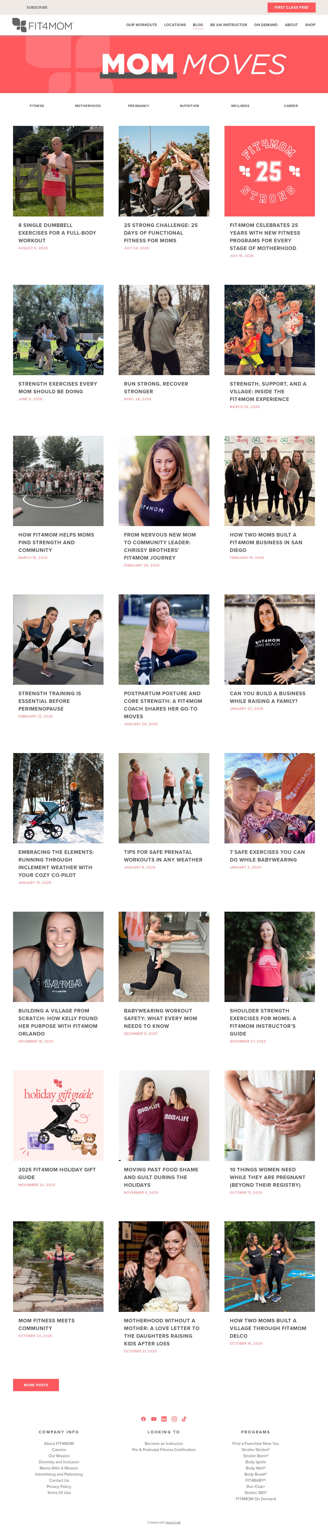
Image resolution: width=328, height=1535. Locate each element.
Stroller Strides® (256, 1449)
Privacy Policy (59, 1486)
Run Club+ (256, 1486)
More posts (36, 1385)
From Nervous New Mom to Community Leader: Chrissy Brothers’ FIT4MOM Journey (160, 546)
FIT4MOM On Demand (256, 1498)
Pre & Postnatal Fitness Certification (164, 1449)
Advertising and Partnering (59, 1474)
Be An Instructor (228, 24)
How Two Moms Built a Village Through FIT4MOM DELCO (268, 1328)
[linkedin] (164, 1419)
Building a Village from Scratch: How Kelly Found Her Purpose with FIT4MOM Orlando (58, 1022)
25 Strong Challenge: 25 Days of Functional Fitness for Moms (161, 232)
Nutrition (189, 105)
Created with (164, 1522)
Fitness (37, 105)
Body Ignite (255, 1462)
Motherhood (88, 105)
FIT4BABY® (255, 1480)
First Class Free (292, 7)
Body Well (255, 1468)
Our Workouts (141, 24)
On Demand (266, 24)
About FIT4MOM (59, 1443)
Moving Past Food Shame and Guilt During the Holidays (161, 1177)
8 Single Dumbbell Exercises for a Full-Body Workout (57, 232)
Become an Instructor (164, 1443)
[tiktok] (184, 1419)
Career (291, 105)
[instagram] (174, 1419)
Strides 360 (254, 1492)
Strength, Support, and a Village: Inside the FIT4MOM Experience (268, 391)
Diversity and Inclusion (59, 1462)
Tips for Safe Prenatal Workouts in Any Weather (163, 855)
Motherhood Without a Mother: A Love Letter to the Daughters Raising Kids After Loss (162, 1332)
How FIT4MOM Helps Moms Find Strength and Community (56, 542)
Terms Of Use (59, 1492)
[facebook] (143, 1419)
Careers (59, 1449)
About (291, 24)
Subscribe (37, 7)
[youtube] (154, 1419)
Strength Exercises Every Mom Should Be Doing (57, 387)
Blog (198, 24)
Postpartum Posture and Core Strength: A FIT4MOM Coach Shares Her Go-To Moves (163, 705)
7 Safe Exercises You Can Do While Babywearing (267, 855)
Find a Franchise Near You (255, 1443)
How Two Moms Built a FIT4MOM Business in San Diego (266, 542)
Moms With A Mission (59, 1468)
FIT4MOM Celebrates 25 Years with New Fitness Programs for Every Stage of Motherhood (265, 236)
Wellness (240, 105)
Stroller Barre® (256, 1455)
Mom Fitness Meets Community (46, 1324)
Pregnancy (138, 105)
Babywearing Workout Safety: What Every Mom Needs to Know (160, 1018)
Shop (310, 24)
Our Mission (59, 1455)
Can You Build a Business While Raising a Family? (268, 697)
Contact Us (59, 1480)
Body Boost (254, 1474)
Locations (175, 24)
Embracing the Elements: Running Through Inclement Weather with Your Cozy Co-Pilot (56, 863)
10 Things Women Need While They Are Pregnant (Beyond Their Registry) (268, 1177)
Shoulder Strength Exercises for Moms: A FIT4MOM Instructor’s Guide (263, 1022)
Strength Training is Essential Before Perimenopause (49, 701)
